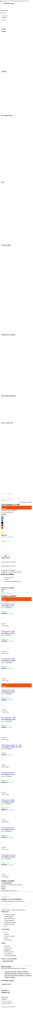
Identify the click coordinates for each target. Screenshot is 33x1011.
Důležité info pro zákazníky (10, 964)
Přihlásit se (5, 907)
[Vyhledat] (1, 496)
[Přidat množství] (2, 548)
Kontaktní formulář (7, 961)
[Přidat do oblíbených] (2, 554)
